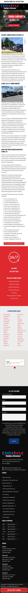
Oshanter (6, 318)
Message (4, 412)
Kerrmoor (6, 329)
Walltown (20, 329)
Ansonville (6, 338)
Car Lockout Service (8, 508)
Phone (3, 406)
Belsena (6, 341)
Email (3, 400)
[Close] (21, 361)
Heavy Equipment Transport (14, 295)
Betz (19, 316)
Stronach (6, 336)
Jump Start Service (8, 514)
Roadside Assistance (14, 281)
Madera (19, 327)
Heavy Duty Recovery (14, 290)
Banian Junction (22, 330)
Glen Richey (7, 320)
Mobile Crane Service (9, 500)
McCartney (20, 314)
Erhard (5, 332)
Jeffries (20, 321)
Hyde (19, 318)
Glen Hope (20, 338)
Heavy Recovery (7, 486)
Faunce (5, 325)
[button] (14, 368)
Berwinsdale (21, 340)
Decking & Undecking (9, 497)
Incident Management (14, 287)
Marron (19, 325)
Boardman (6, 321)
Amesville (20, 332)
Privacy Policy (8, 461)
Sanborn (6, 343)
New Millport (7, 316)
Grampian (20, 320)
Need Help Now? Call (10, 2)
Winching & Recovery (9, 488)
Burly (19, 343)
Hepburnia (6, 345)
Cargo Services (14, 298)
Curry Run (20, 341)
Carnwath (6, 323)
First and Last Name (7, 394)
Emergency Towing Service (10, 480)
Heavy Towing (6, 483)
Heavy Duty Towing (14, 284)
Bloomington (7, 314)
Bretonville (6, 334)
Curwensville (7, 327)
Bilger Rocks (21, 323)
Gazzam (6, 330)
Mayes (19, 345)
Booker (5, 340)
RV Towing (14, 292)
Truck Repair (5, 517)
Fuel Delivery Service (9, 511)
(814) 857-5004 (20, 2)
